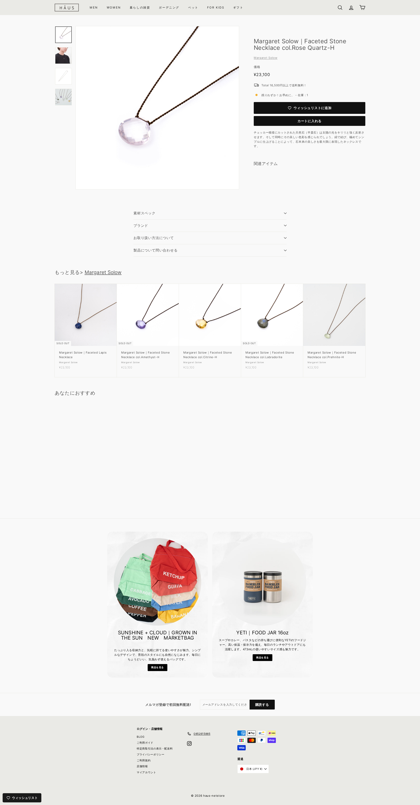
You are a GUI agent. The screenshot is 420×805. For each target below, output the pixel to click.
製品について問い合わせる (155, 250)
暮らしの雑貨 (140, 7)
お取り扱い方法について (153, 238)
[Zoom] (157, 107)
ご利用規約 (143, 760)
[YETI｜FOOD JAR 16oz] (262, 582)
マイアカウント (146, 772)
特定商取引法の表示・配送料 (155, 748)
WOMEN (114, 7)
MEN (94, 7)
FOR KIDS (215, 7)
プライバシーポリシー (150, 754)
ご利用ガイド (145, 742)
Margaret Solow (265, 57)
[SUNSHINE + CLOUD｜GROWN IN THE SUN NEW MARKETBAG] (157, 582)
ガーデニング (169, 7)
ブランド (140, 225)
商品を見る (157, 667)
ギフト (238, 7)
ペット (193, 7)
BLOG (141, 736)
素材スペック (144, 213)
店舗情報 (142, 766)
